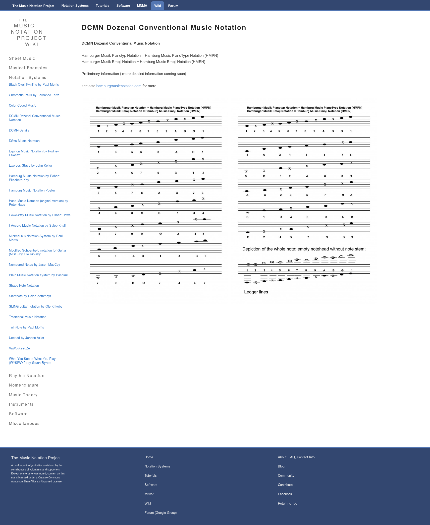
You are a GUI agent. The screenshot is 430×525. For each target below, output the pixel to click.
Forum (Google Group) (161, 512)
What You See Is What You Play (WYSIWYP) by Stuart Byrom (32, 360)
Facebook (285, 493)
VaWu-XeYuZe (19, 348)
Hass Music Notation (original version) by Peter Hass (38, 202)
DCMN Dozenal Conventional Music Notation (34, 117)
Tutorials (102, 5)
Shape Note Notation (24, 285)
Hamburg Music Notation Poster (32, 190)
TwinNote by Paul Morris (26, 327)
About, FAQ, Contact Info (296, 457)
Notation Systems (75, 5)
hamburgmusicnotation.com (119, 86)
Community (286, 475)
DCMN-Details (19, 130)
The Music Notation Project (33, 5)
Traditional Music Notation (27, 316)
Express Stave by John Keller (30, 165)
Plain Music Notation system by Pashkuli (38, 274)
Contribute (285, 484)
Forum (173, 5)
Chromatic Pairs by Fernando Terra (34, 94)
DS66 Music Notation (24, 140)
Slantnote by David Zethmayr (30, 295)
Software (123, 5)
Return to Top (287, 503)
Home (149, 457)
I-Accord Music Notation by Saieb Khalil (37, 225)
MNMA (142, 5)
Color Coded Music (22, 105)
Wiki (157, 5)
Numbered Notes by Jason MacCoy (34, 264)
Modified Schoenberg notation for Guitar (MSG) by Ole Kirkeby (37, 252)
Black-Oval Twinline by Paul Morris (34, 84)
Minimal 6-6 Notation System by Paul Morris (36, 237)
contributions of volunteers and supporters (35, 469)
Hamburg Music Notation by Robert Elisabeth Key (34, 177)
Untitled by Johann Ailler (26, 337)
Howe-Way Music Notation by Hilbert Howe (39, 214)
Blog (281, 466)
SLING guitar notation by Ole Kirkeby (35, 306)
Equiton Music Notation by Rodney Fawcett (34, 153)
